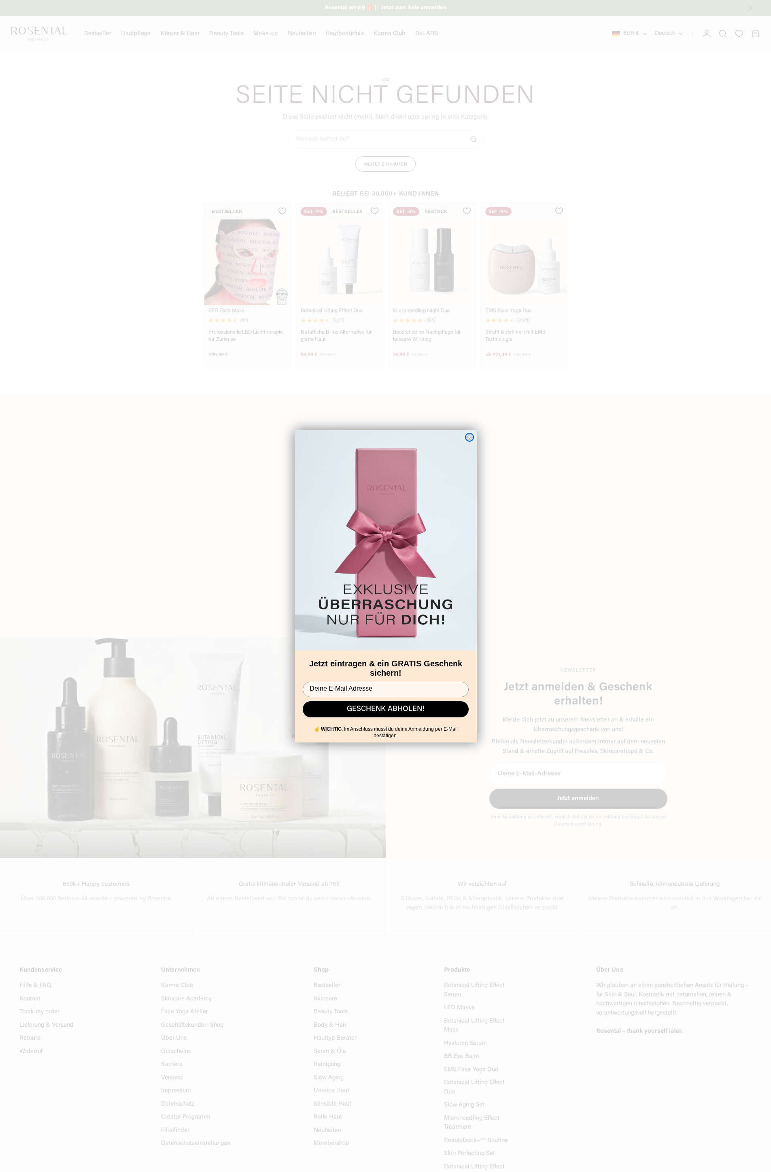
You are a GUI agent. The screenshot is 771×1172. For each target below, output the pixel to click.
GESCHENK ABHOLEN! (386, 709)
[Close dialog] (469, 437)
